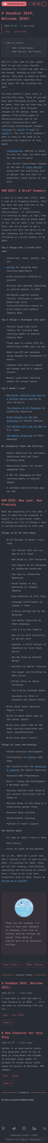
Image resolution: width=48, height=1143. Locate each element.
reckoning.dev (16, 3)
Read (6, 1022)
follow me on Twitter (14, 880)
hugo (32, 129)
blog (8, 31)
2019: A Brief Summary (23, 48)
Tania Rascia (33, 167)
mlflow (10, 267)
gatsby (5, 133)
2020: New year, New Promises (26, 51)
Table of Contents (14, 43)
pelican (7, 129)
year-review (20, 31)
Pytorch (31, 757)
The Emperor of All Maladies (24, 408)
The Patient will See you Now (24, 426)
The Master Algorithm (19, 435)
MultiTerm (36, 1139)
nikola (21, 129)
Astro (23, 1139)
